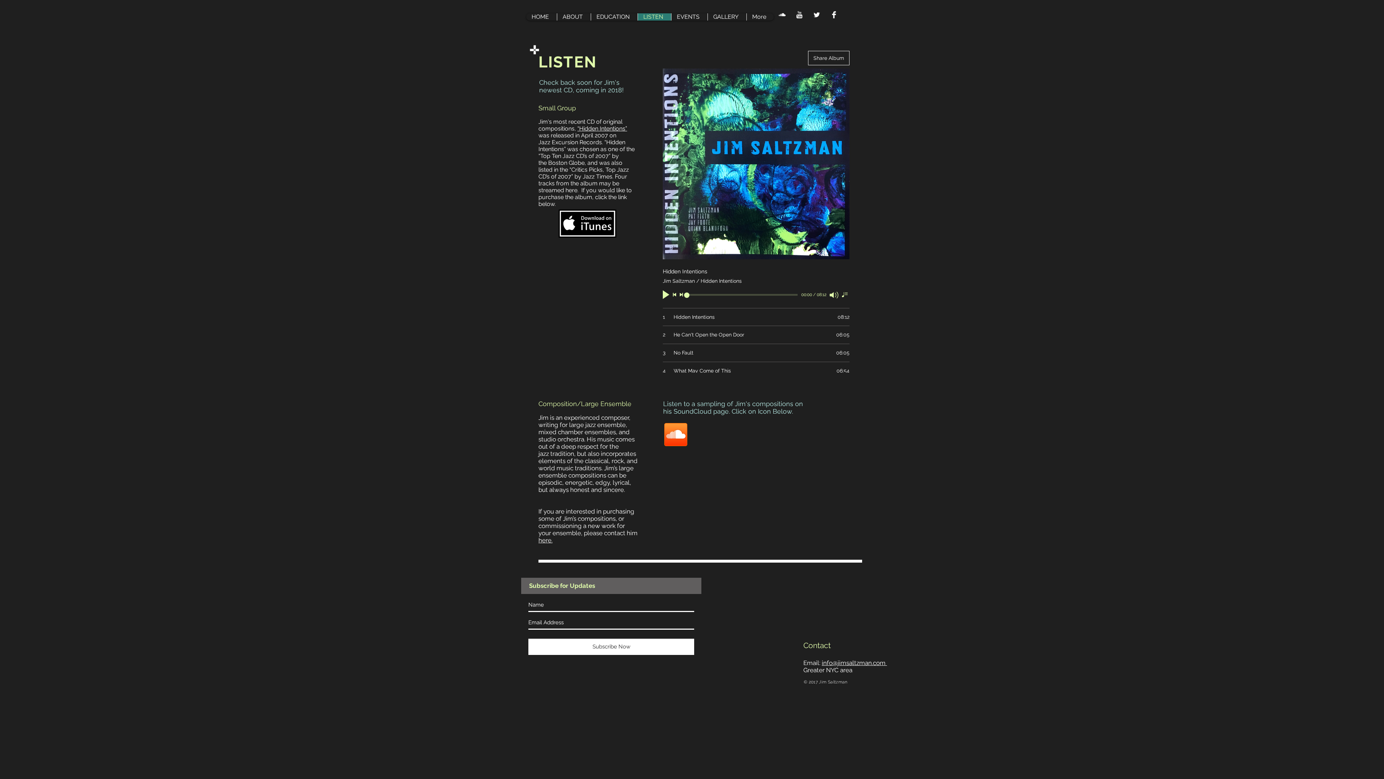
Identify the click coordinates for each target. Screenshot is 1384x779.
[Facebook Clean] (834, 14)
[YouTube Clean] (799, 14)
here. (545, 540)
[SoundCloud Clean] (782, 14)
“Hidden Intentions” (602, 128)
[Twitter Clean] (816, 14)
